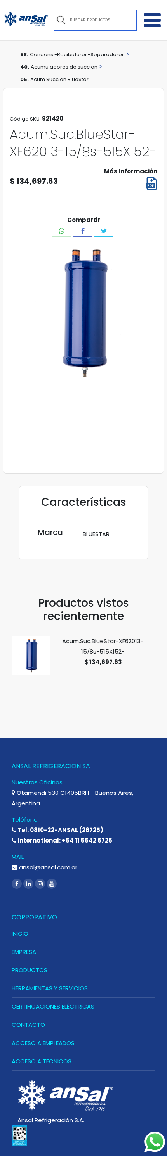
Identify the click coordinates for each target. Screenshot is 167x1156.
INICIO (20, 933)
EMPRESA (24, 952)
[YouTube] (52, 884)
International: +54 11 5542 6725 (64, 840)
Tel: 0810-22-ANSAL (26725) (59, 830)
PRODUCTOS (29, 970)
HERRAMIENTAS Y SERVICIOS (50, 988)
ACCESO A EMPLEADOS (43, 1043)
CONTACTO (28, 1025)
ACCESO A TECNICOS (41, 1061)
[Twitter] (103, 231)
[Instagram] (41, 884)
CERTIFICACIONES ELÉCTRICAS (53, 1006)
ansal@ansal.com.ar (47, 867)
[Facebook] (82, 231)
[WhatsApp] (61, 231)
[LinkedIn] (29, 884)
